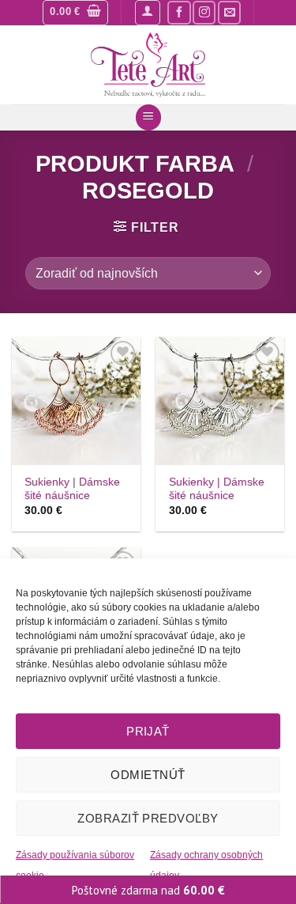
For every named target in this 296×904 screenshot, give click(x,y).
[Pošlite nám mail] (229, 12)
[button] (75, 12)
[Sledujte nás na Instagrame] (204, 12)
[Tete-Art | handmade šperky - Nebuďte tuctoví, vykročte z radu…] (148, 64)
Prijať (148, 731)
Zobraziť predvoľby (147, 818)
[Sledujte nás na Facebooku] (178, 12)
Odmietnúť (148, 774)
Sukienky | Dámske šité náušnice (72, 489)
